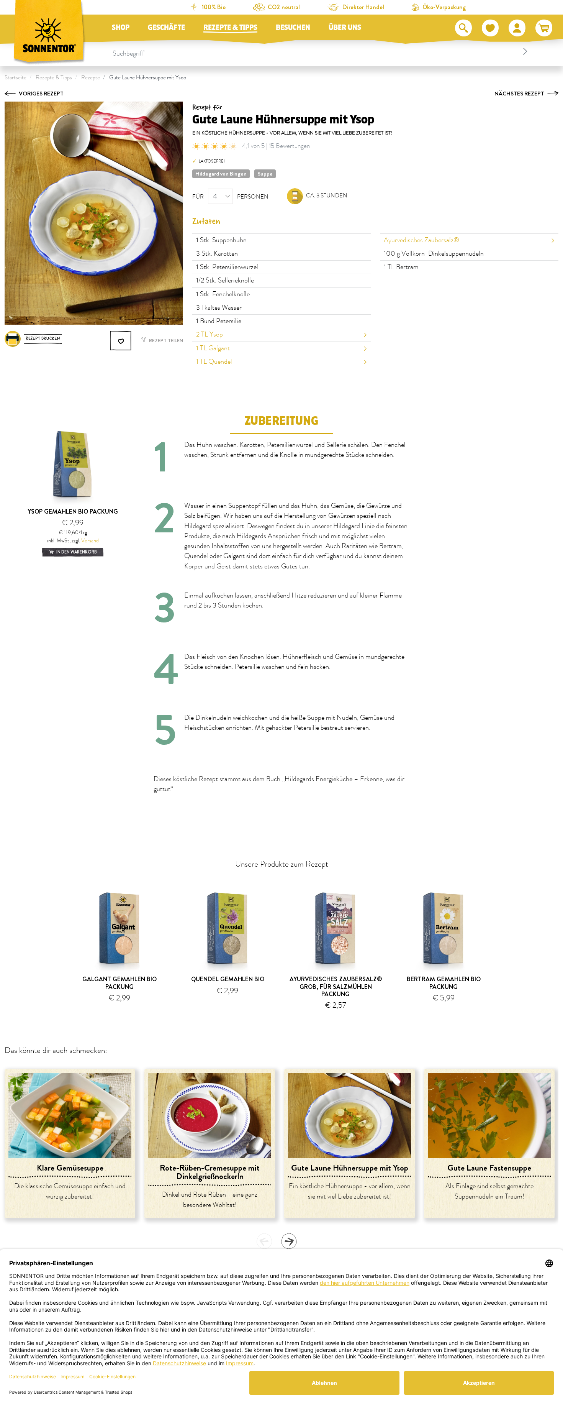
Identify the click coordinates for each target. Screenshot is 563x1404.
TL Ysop (209, 334)
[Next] (289, 1241)
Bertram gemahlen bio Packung (444, 983)
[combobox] (321, 51)
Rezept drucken (43, 338)
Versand (90, 540)
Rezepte (90, 78)
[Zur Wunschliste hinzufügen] (121, 341)
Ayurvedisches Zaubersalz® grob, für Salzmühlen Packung (336, 986)
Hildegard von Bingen (221, 173)
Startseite (15, 78)
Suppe (265, 173)
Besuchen (293, 27)
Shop (120, 27)
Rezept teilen (165, 340)
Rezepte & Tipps (230, 27)
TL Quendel (214, 361)
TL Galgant (213, 348)
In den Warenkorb (76, 552)
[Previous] (264, 1241)
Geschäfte (166, 27)
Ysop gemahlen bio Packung (73, 511)
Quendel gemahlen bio (227, 979)
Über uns (345, 27)
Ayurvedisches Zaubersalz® (421, 240)
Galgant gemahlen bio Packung (119, 983)
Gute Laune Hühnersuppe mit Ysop (147, 78)
